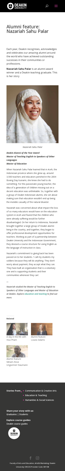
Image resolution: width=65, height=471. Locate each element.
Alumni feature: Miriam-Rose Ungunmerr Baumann (17, 361)
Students (23, 414)
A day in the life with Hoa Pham (16, 338)
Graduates (11, 414)
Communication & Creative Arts (41, 390)
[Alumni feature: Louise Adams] (41, 329)
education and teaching (35, 293)
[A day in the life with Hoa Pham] (17, 329)
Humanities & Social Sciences (39, 400)
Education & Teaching (36, 395)
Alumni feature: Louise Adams (38, 338)
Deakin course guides (17, 423)
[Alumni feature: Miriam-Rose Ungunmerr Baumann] (17, 351)
